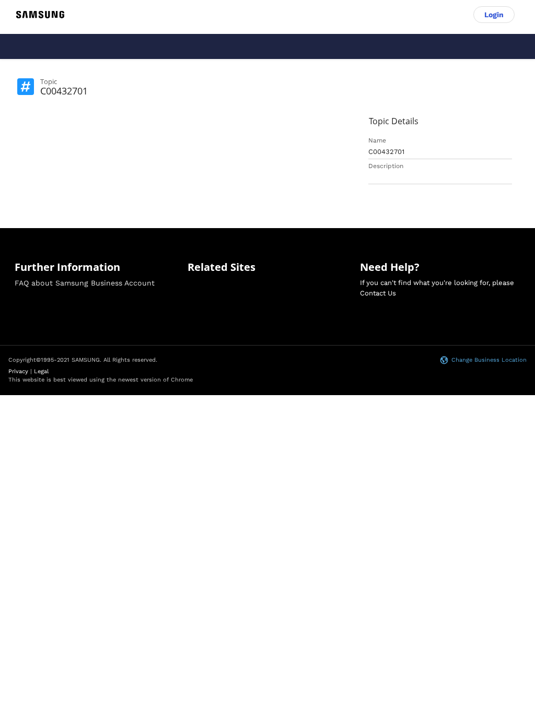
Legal (41, 371)
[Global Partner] (40, 14)
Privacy (18, 371)
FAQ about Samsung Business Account (85, 283)
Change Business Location (489, 359)
